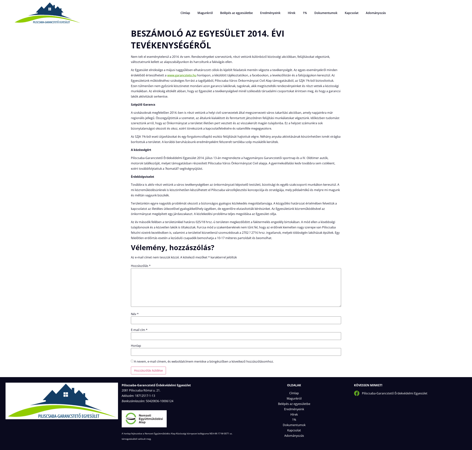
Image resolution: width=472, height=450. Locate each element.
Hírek (291, 13)
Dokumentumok (325, 13)
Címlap (185, 13)
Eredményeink (270, 13)
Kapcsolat (351, 13)
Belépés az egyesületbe (236, 13)
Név (135, 314)
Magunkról (205, 13)
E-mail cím (139, 329)
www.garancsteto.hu (181, 75)
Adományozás (376, 13)
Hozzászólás (141, 265)
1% (305, 13)
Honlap (136, 345)
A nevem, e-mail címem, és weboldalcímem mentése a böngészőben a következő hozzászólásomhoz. (204, 361)
